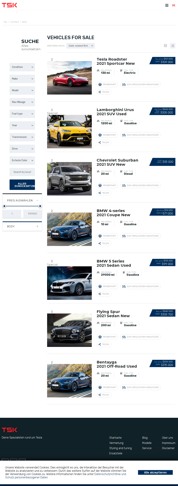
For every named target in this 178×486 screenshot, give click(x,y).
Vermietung (116, 443)
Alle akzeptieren (155, 472)
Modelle (147, 443)
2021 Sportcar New (116, 61)
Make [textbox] (15, 78)
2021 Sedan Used (114, 263)
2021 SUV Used (115, 112)
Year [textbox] (14, 125)
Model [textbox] (15, 90)
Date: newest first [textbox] (78, 45)
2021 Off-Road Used (117, 364)
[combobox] (22, 67)
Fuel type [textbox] (17, 113)
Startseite (115, 437)
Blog (145, 437)
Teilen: (105, 92)
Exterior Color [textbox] (19, 160)
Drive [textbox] (15, 148)
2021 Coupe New (113, 213)
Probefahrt (109, 84)
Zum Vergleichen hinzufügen (143, 84)
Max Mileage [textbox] (18, 102)
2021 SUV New (117, 162)
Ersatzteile (115, 453)
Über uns (167, 437)
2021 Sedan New (113, 314)
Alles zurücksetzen (31, 47)
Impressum (168, 443)
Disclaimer (168, 448)
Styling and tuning (120, 448)
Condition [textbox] (17, 67)
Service (147, 448)
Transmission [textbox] (19, 137)
